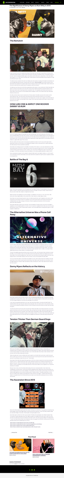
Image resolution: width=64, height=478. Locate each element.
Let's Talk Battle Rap (10, 2)
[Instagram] (29, 470)
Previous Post (14, 432)
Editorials (23, 7)
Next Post (50, 432)
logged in (15, 463)
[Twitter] (34, 470)
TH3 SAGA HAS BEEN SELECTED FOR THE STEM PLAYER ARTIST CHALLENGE (19, 453)
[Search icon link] (60, 2)
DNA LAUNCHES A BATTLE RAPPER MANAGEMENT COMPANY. (41, 455)
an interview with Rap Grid (36, 297)
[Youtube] (32, 470)
